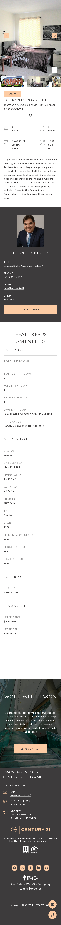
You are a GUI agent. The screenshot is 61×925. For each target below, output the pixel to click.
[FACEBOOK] (30, 868)
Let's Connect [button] (30, 748)
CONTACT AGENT (30, 309)
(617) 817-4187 (13, 277)
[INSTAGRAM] (46, 868)
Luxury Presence (30, 888)
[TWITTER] (22, 868)
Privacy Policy (43, 904)
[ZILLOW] (14, 868)
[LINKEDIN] (38, 868)
